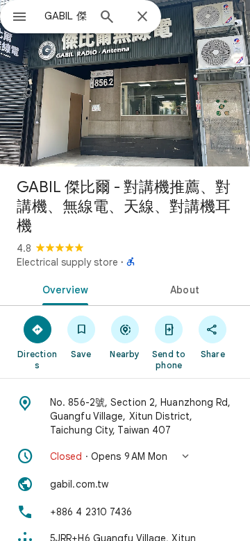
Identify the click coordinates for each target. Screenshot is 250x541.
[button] (125, 456)
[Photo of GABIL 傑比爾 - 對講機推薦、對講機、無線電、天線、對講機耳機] (125, 83)
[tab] (63, 288)
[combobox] (66, 16)
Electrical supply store (67, 262)
